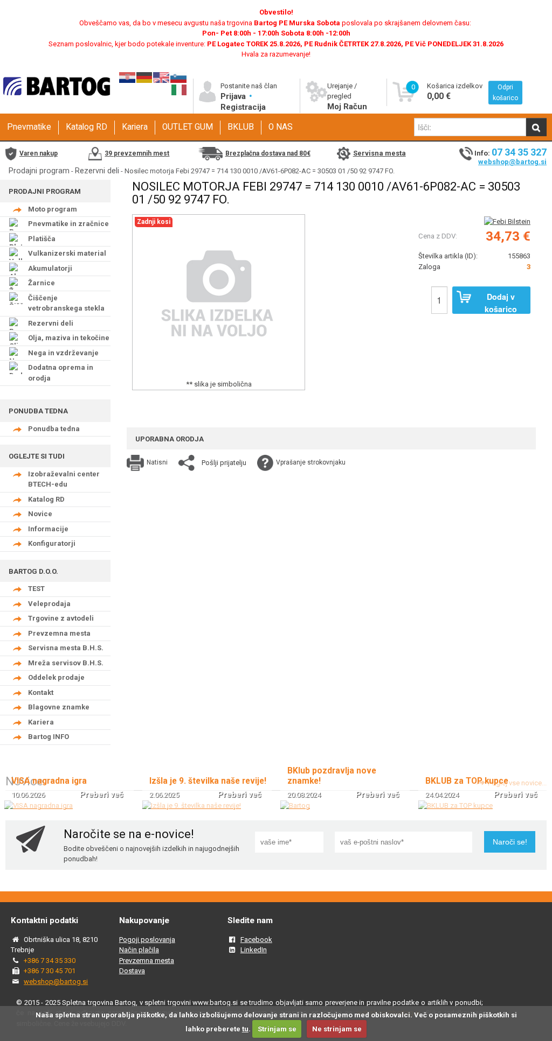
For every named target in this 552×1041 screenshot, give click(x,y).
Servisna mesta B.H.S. (66, 648)
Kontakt (40, 692)
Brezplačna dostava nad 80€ (267, 153)
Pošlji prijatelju (224, 463)
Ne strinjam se (337, 1029)
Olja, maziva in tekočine (68, 338)
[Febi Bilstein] (507, 221)
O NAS (280, 127)
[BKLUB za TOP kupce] (455, 805)
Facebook (256, 940)
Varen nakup (38, 153)
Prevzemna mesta (59, 633)
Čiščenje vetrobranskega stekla (66, 303)
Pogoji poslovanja (147, 940)
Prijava (234, 96)
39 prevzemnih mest (137, 153)
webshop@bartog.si (512, 162)
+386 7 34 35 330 (49, 960)
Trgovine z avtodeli (61, 618)
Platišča (42, 239)
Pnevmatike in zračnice (68, 224)
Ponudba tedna (54, 429)
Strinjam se (277, 1029)
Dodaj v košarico (501, 302)
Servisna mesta (379, 153)
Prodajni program (39, 170)
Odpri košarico (505, 92)
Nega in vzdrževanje (63, 353)
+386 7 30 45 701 (49, 971)
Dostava (132, 971)
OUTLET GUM (187, 127)
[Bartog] (295, 805)
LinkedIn (253, 950)
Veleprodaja (49, 604)
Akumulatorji (50, 268)
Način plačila (139, 950)
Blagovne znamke (58, 707)
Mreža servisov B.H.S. (66, 663)
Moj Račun (347, 106)
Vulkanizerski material (67, 253)
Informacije (48, 529)
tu (245, 1029)
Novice (40, 514)
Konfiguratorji (51, 543)
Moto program (52, 209)
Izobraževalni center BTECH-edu (64, 479)
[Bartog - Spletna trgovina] (55, 104)
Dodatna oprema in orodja (60, 372)
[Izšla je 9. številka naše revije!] (191, 805)
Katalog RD (86, 127)
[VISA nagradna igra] (38, 805)
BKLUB (240, 127)
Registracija (243, 107)
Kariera (135, 127)
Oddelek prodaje (56, 677)
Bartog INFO (48, 737)
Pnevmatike (29, 127)
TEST (36, 589)
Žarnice (41, 283)
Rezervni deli (97, 170)
